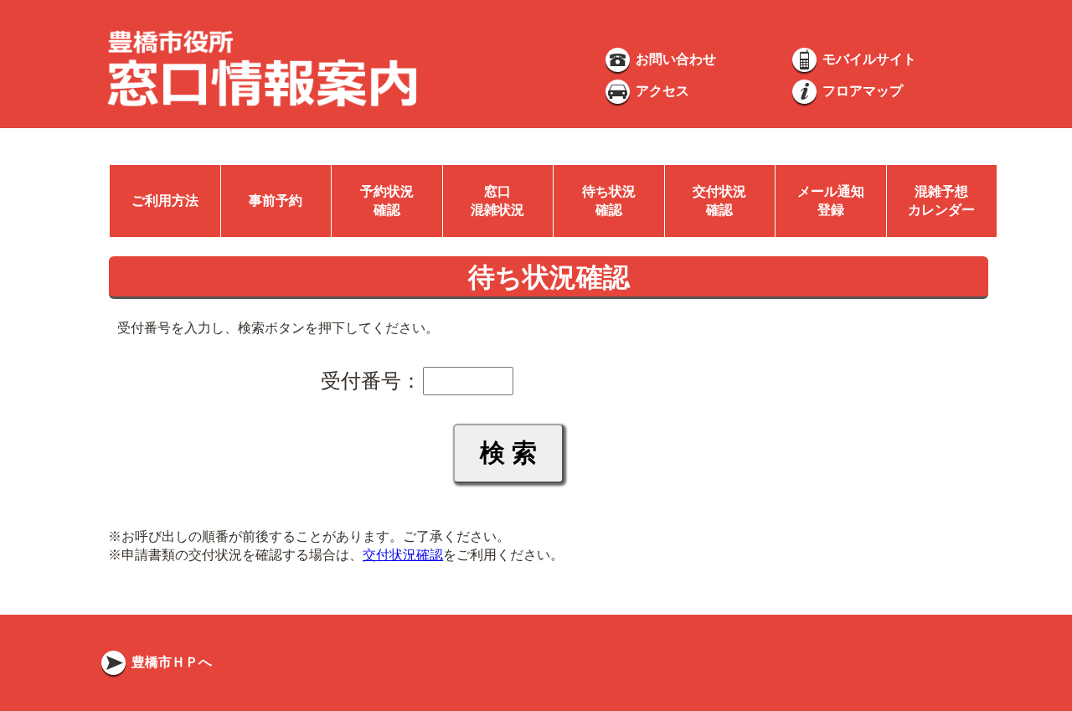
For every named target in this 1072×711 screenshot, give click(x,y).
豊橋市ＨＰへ (170, 662)
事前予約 (275, 200)
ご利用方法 (164, 200)
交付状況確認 (403, 555)
